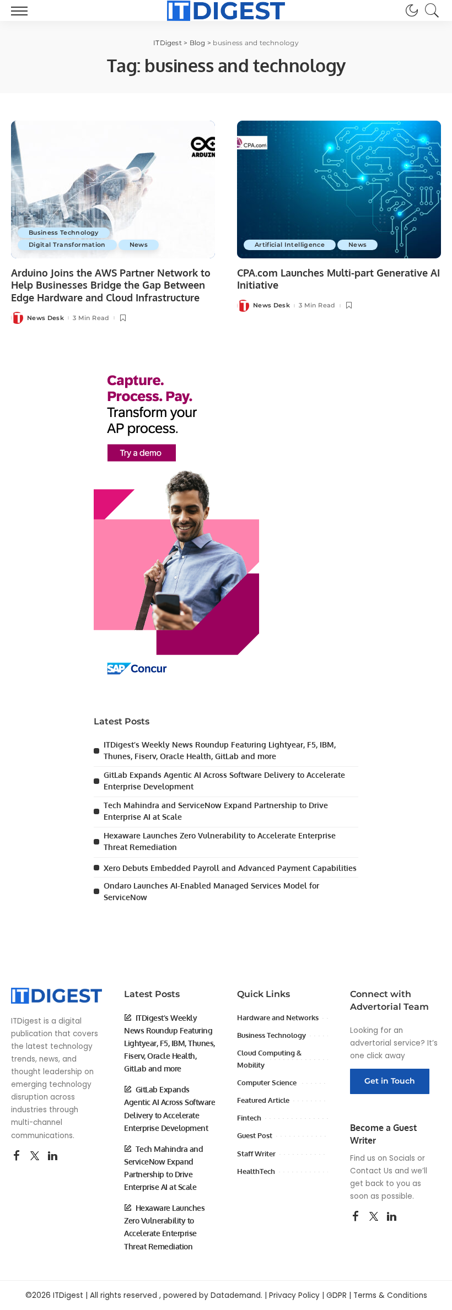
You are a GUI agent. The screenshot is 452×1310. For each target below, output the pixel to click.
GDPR (336, 1295)
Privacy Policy (294, 1295)
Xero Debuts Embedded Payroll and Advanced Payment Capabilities (230, 868)
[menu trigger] (22, 10)
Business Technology (64, 232)
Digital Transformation (67, 244)
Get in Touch (389, 1081)
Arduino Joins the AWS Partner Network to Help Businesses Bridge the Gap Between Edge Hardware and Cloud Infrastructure (111, 285)
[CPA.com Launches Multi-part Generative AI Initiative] (339, 189)
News (139, 244)
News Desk (45, 318)
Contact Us (371, 1171)
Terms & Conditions (390, 1295)
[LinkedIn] (52, 1156)
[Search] (429, 10)
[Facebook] (16, 1156)
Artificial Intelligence (290, 244)
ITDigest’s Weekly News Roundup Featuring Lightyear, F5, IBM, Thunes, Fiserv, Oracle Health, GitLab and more (169, 1043)
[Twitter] (34, 1156)
